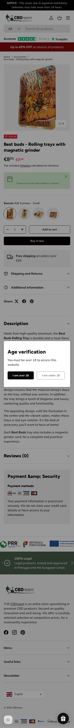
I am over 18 (21, 375)
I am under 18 (51, 375)
